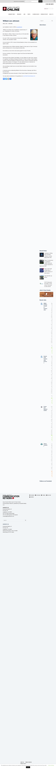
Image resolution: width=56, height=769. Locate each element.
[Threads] (49, 4)
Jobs (24, 14)
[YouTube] (51, 4)
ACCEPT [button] (28, 767)
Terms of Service (28, 762)
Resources (19, 14)
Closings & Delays (36, 14)
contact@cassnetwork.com (8, 516)
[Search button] (52, 21)
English (47, 8)
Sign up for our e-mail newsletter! (19, 1)
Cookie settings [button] (51, 765)
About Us (22, 762)
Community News (11, 14)
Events (29, 14)
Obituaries (10, 23)
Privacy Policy (23, 763)
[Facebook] (46, 4)
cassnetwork (19, 27)
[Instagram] (47, 4)
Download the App (44, 14)
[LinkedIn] (52, 4)
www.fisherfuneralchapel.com (29, 76)
